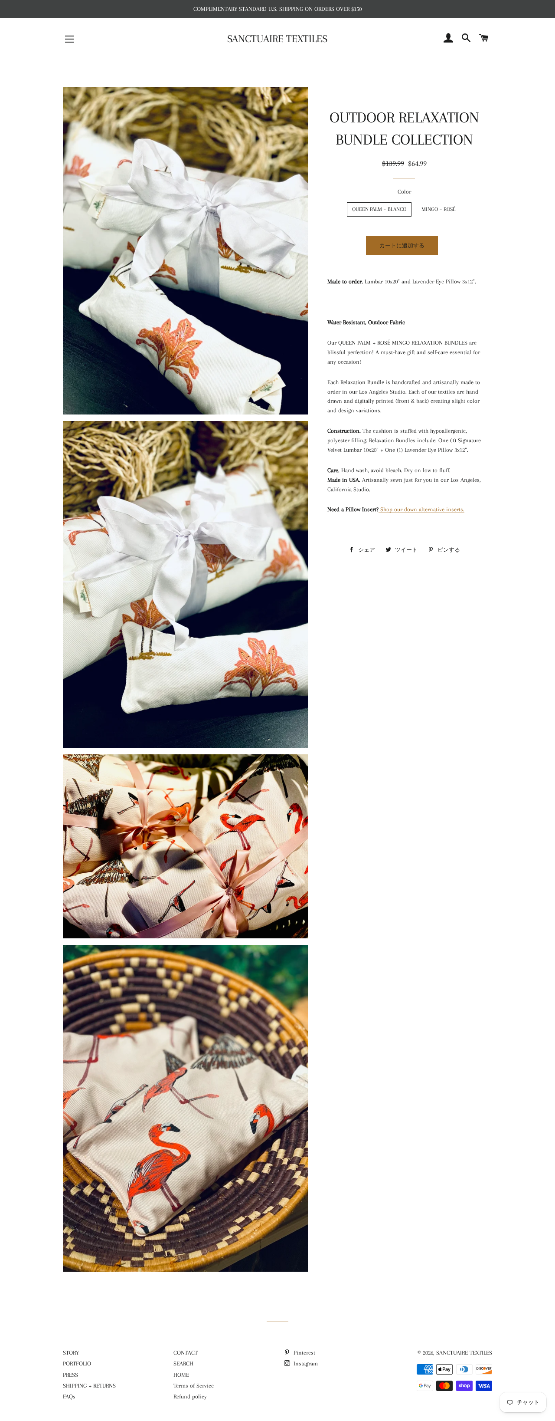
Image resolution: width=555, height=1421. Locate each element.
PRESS (70, 1375)
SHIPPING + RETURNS (89, 1385)
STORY (71, 1352)
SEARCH (183, 1363)
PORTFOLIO (77, 1363)
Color (404, 191)
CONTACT (185, 1352)
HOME (181, 1375)
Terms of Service (193, 1385)
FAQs (69, 1396)
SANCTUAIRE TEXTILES (277, 39)
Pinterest (303, 1352)
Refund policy (190, 1396)
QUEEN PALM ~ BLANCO (379, 209)
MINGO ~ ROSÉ (438, 209)
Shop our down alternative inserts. (422, 509)
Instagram (305, 1363)
